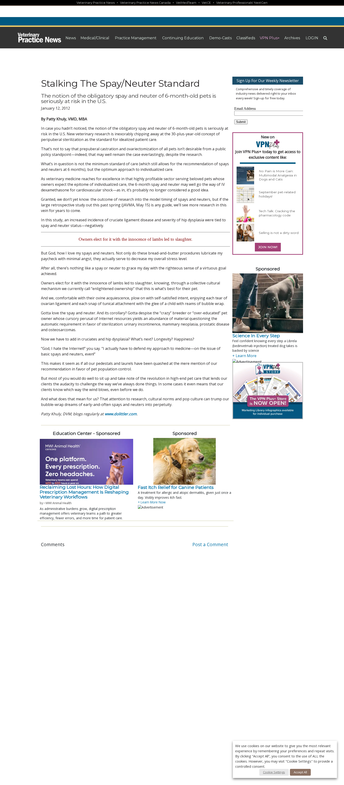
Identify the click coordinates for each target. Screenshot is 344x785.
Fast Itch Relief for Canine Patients (176, 487)
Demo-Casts (220, 38)
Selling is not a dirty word (279, 233)
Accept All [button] (300, 772)
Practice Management (136, 38)
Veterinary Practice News (96, 2)
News (71, 38)
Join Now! (267, 247)
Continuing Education (183, 38)
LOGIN (312, 38)
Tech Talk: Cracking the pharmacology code (277, 213)
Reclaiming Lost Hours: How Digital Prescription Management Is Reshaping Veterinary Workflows (84, 492)
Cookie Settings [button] (274, 772)
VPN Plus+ (270, 38)
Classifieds (245, 38)
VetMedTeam (186, 2)
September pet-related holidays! (277, 194)
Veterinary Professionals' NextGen (241, 2)
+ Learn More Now (152, 502)
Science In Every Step (256, 335)
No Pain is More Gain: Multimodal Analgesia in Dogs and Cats (278, 175)
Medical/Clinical (95, 38)
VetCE (206, 2)
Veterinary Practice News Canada (145, 2)
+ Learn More (244, 355)
